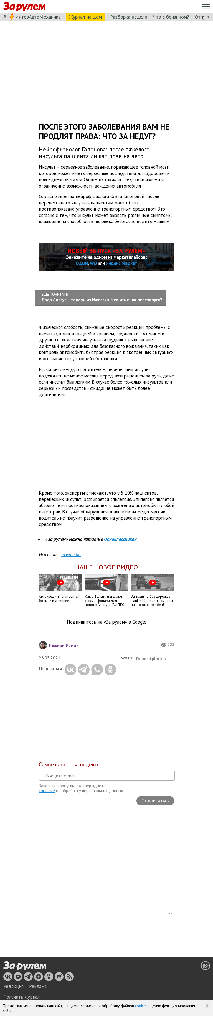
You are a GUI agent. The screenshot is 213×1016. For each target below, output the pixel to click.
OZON (82, 263)
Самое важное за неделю (68, 764)
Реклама (38, 986)
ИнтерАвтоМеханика (38, 17)
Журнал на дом (85, 17)
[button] (207, 1006)
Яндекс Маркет (121, 263)
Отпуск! (203, 17)
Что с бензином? (171, 17)
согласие (47, 790)
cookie (140, 1005)
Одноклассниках (120, 539)
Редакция (13, 986)
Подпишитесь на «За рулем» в (106, 622)
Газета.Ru (71, 554)
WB (93, 263)
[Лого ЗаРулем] (24, 6)
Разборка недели (128, 17)
